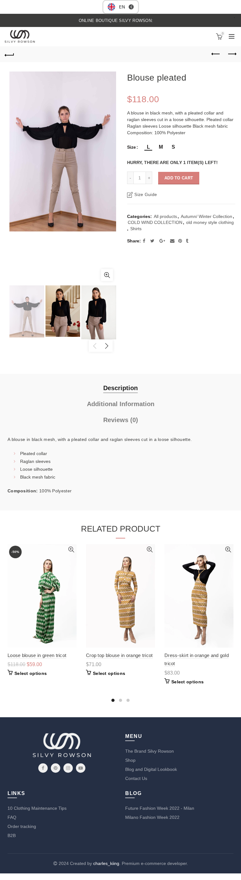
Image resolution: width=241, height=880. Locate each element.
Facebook (43, 768)
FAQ (12, 817)
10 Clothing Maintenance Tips (37, 808)
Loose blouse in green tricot (37, 655)
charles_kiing (106, 863)
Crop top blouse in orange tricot (119, 655)
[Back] (9, 54)
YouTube (80, 768)
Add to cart (178, 178)
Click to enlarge (107, 275)
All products (165, 216)
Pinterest (55, 768)
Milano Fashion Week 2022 (152, 817)
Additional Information (120, 403)
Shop (130, 760)
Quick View (71, 549)
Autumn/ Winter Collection (206, 216)
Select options (30, 673)
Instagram (68, 768)
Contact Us (136, 778)
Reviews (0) (120, 419)
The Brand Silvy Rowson (149, 751)
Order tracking (22, 826)
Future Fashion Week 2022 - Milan (159, 808)
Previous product (216, 54)
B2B (12, 835)
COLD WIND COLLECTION (155, 222)
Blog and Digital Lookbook (151, 769)
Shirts (136, 228)
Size (131, 147)
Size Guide (145, 194)
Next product (231, 54)
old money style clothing (210, 222)
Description (120, 387)
